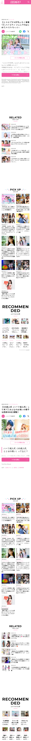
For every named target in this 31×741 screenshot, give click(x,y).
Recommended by (22, 349)
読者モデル (8, 467)
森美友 (15, 467)
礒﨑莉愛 (21, 467)
